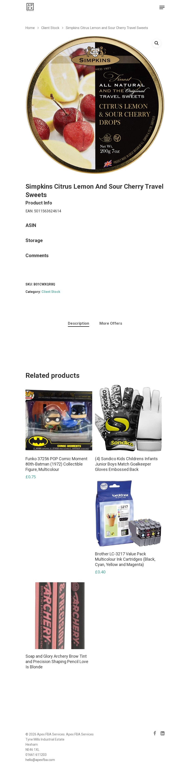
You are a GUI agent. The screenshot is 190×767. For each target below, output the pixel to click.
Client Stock (50, 28)
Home (30, 28)
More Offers (110, 323)
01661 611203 (36, 755)
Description (78, 323)
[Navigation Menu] (162, 7)
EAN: (29, 211)
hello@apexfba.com (40, 760)
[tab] (78, 323)
